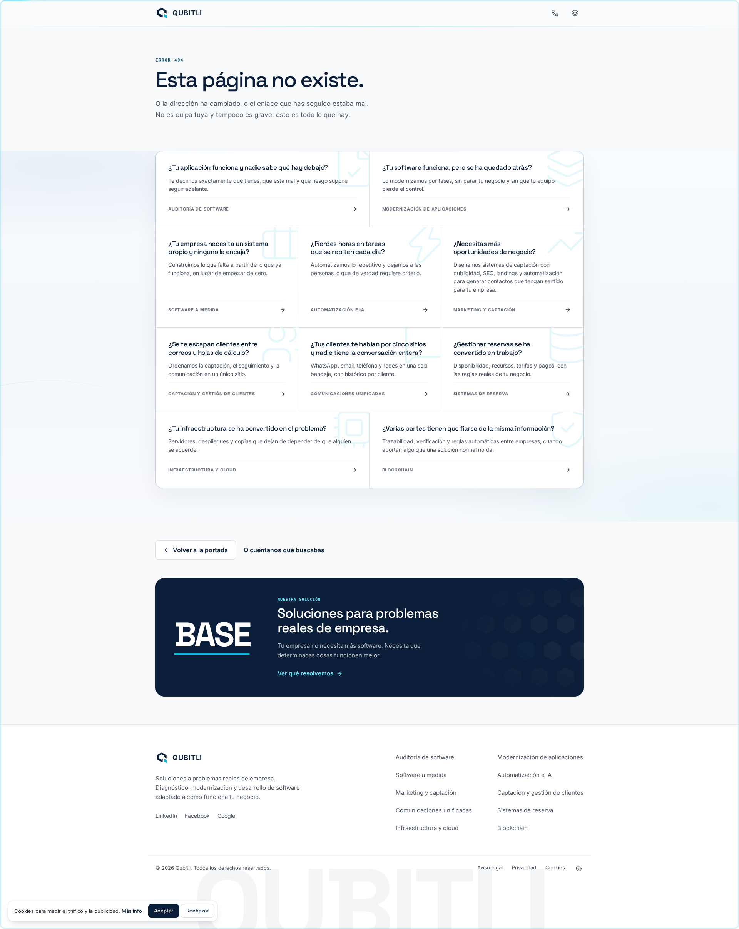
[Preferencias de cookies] (579, 868)
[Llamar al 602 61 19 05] (555, 13)
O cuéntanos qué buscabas (284, 550)
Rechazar (197, 910)
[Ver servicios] (575, 13)
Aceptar (163, 910)
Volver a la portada (200, 550)
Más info (132, 911)
